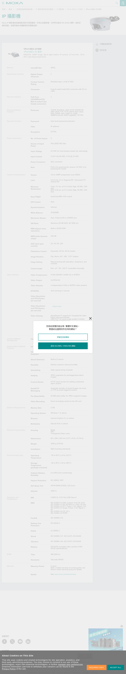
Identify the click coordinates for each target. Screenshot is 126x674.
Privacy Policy (9, 669)
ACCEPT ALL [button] (115, 667)
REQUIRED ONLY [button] (96, 667)
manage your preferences (70, 664)
